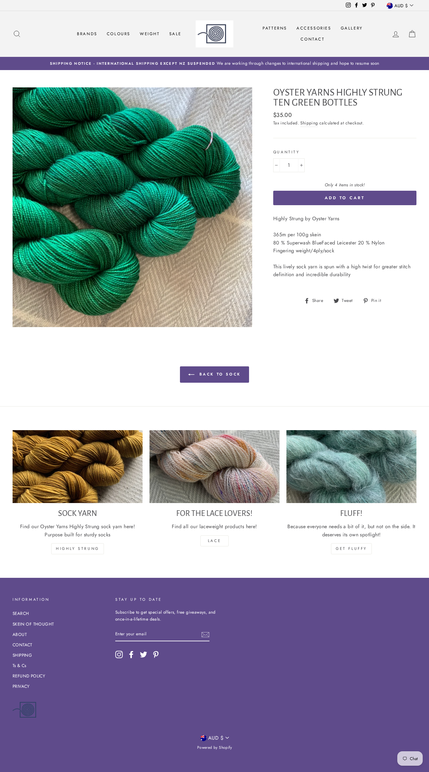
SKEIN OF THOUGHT (33, 624)
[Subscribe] (205, 634)
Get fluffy (351, 548)
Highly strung (77, 548)
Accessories (313, 28)
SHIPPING (22, 655)
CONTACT (22, 645)
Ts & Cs (19, 665)
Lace (214, 541)
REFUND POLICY (29, 676)
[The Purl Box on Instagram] (119, 654)
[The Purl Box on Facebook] (131, 654)
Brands (87, 34)
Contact (312, 39)
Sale (175, 34)
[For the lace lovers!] (214, 466)
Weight (150, 34)
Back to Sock (219, 374)
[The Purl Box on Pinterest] (156, 654)
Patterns (275, 28)
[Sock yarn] (78, 466)
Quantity (286, 152)
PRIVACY (21, 686)
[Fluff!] (351, 466)
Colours (118, 34)
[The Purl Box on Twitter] (143, 654)
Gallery (352, 28)
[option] (214, 63)
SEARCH (21, 613)
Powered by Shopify (214, 747)
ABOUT (20, 634)
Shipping (309, 123)
